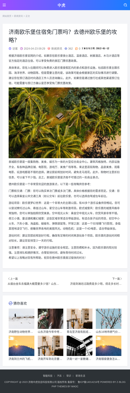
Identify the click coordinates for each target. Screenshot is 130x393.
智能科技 (47, 375)
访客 (15, 48)
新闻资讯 (18, 16)
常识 (68, 375)
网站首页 (7, 16)
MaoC (74, 386)
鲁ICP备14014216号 (89, 382)
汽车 (59, 375)
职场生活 (80, 375)
